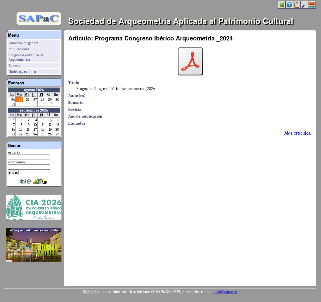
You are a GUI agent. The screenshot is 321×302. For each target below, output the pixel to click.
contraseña (16, 162)
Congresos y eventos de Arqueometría (26, 57)
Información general (24, 43)
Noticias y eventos (22, 71)
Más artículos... (298, 133)
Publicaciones (19, 49)
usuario (14, 152)
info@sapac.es (225, 291)
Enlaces (14, 65)
